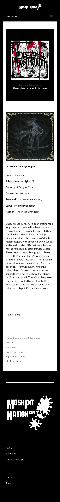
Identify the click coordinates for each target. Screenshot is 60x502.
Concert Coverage (14, 352)
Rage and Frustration (16, 356)
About (8, 483)
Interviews (11, 347)
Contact (9, 477)
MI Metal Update (13, 361)
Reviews (10, 342)
